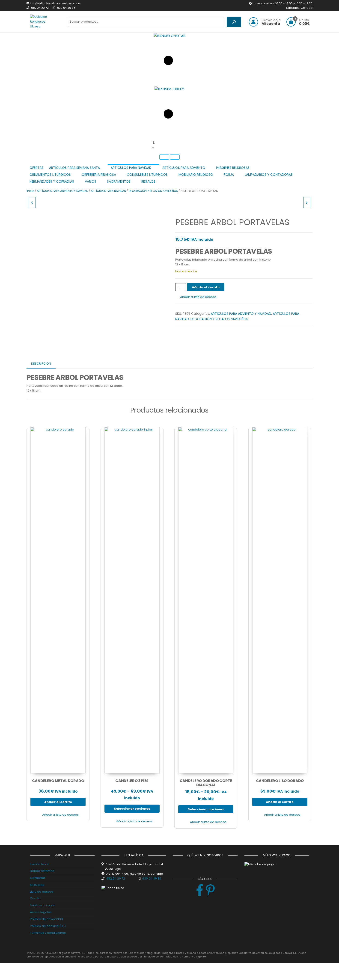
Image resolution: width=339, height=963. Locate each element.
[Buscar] (234, 22)
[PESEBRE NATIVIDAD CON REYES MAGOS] (306, 202)
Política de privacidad (46, 919)
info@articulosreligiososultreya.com (55, 3)
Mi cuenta (37, 885)
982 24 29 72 (40, 8)
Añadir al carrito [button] (58, 802)
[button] (174, 142)
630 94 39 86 (66, 8)
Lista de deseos (42, 891)
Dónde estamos (42, 871)
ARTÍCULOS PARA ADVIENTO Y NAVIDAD (62, 191)
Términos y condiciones (48, 932)
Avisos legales (41, 912)
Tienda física (39, 864)
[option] (169, 59)
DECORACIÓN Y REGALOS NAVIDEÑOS (153, 191)
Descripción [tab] (41, 363)
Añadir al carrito (206, 287)
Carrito (35, 898)
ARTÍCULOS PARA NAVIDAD (108, 191)
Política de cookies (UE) (48, 926)
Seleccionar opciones (132, 808)
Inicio (30, 191)
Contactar (37, 878)
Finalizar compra (42, 905)
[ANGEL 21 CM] (32, 202)
